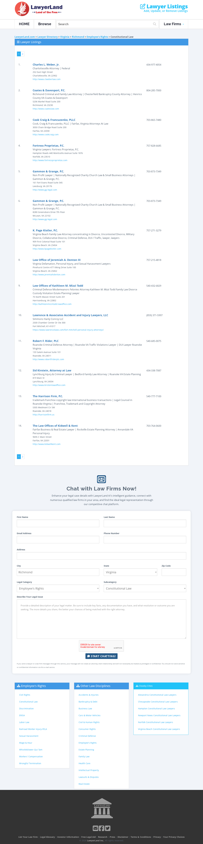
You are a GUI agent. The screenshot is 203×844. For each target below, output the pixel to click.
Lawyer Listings (166, 6)
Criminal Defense (87, 735)
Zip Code (166, 565)
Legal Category (24, 582)
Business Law (85, 708)
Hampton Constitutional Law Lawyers (156, 708)
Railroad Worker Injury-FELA (33, 729)
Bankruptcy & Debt (88, 701)
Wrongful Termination (30, 763)
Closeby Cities (146, 685)
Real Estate (84, 783)
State (106, 565)
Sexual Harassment (28, 735)
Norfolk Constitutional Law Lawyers (155, 722)
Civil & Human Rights (89, 722)
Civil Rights (24, 694)
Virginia (64, 36)
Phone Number (111, 533)
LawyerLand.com (25, 36)
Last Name (109, 517)
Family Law (84, 756)
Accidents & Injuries (89, 694)
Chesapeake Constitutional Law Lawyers (158, 701)
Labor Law (24, 722)
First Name (22, 517)
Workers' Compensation (31, 756)
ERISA (22, 715)
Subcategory (110, 582)
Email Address (24, 533)
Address (21, 549)
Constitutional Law (28, 701)
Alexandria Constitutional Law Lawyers (157, 694)
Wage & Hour (25, 742)
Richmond (78, 36)
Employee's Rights (97, 36)
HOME (24, 24)
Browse (44, 24)
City (19, 565)
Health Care (84, 763)
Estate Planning (86, 749)
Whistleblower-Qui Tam (30, 749)
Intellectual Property (89, 770)
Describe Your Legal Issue (30, 596)
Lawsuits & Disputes (89, 777)
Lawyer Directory (47, 36)
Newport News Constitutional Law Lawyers (159, 715)
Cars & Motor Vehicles (89, 715)
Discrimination (26, 708)
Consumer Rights (87, 729)
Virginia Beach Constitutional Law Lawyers (159, 729)
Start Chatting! (103, 656)
